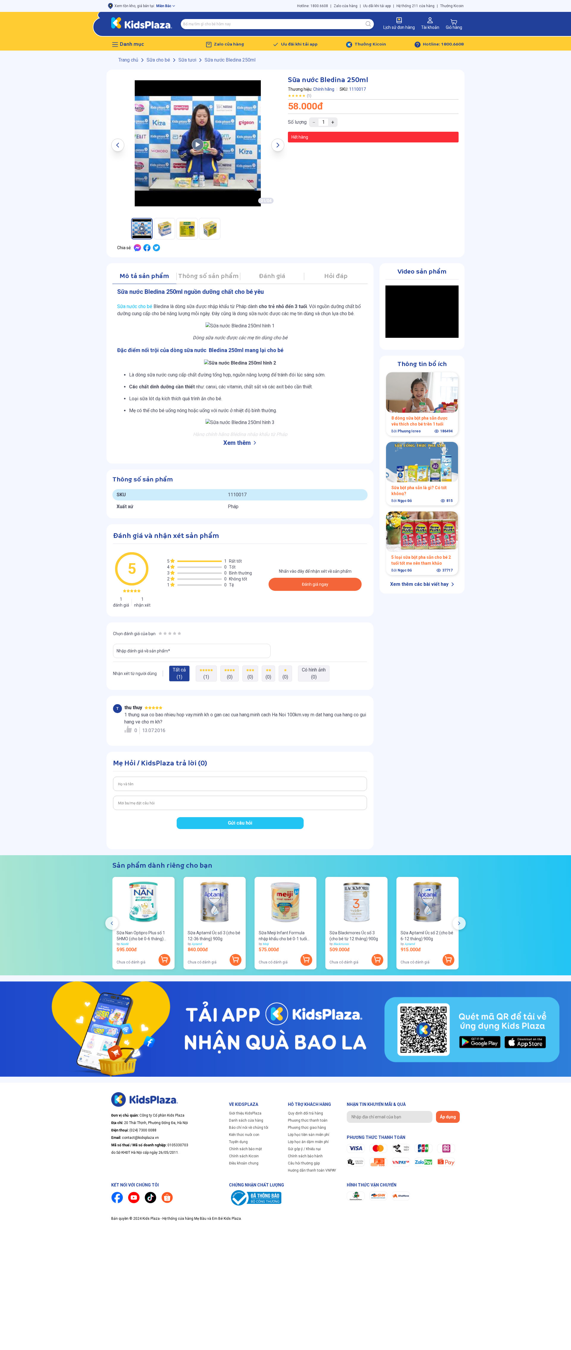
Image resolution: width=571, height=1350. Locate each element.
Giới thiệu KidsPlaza (245, 1113)
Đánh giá (272, 276)
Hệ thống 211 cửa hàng (415, 6)
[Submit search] (368, 24)
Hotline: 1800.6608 (312, 6)
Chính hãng (323, 89)
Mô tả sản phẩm (144, 276)
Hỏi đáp (336, 276)
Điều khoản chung (243, 1163)
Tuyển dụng (238, 1142)
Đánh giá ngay (315, 584)
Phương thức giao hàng (307, 1127)
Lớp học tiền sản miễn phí (308, 1135)
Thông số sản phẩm (208, 276)
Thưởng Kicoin (452, 6)
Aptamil (197, 944)
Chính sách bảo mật (245, 1149)
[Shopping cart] (454, 22)
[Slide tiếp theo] (459, 923)
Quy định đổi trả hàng (305, 1113)
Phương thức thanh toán (307, 1120)
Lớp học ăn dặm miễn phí (308, 1142)
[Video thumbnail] (198, 143)
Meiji (266, 944)
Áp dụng (448, 1116)
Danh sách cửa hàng (246, 1120)
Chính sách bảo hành (305, 1156)
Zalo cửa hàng (345, 6)
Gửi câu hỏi (240, 823)
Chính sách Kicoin (244, 1156)
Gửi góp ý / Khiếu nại (304, 1149)
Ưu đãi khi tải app (377, 6)
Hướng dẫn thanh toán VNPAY (312, 1170)
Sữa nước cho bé (134, 306)
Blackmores (341, 944)
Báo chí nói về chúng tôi (248, 1127)
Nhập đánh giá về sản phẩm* (143, 651)
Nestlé (124, 944)
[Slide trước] (111, 923)
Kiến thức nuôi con (244, 1135)
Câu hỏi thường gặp (304, 1163)
